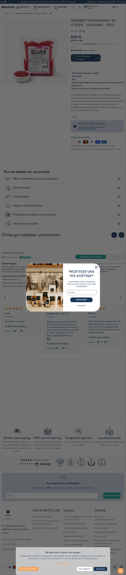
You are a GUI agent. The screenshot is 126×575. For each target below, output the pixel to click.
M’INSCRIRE (81, 300)
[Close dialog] (96, 267)
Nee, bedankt (81, 305)
